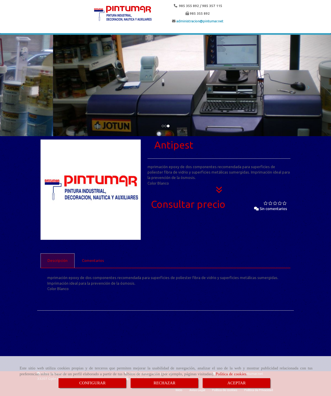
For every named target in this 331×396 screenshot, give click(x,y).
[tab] (58, 260)
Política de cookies (230, 374)
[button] (25, 85)
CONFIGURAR (92, 383)
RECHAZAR (164, 383)
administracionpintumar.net (199, 21)
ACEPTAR (236, 383)
